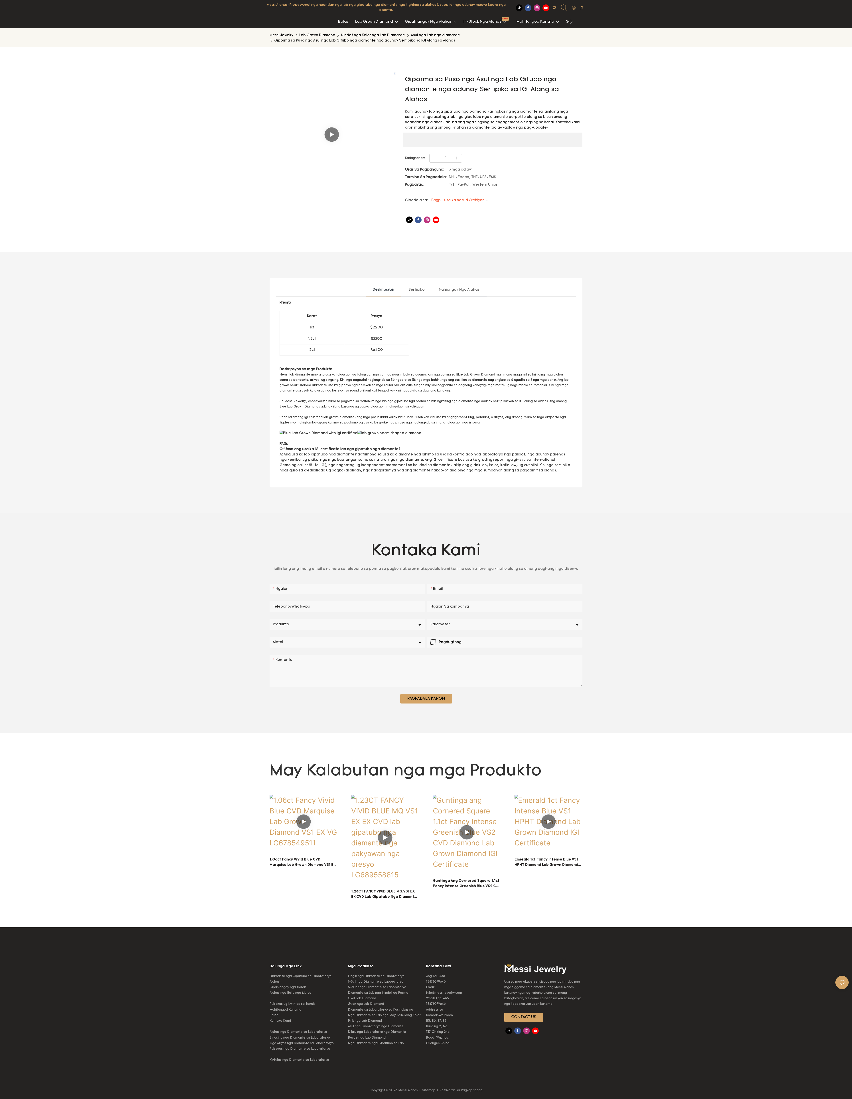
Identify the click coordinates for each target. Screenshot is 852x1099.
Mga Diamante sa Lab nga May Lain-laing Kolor (384, 1015)
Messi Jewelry (282, 35)
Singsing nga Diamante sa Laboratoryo (300, 1037)
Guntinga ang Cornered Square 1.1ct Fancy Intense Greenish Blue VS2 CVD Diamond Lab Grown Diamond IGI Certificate (467, 884)
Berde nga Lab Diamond (367, 1037)
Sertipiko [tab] (416, 290)
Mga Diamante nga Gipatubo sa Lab (376, 1043)
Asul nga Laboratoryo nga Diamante (376, 1026)
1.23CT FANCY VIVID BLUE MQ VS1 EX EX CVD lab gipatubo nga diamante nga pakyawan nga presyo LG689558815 (384, 895)
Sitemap (428, 1090)
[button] (571, 22)
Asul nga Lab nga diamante (435, 35)
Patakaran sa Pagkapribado (461, 1090)
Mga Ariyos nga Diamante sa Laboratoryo (302, 1043)
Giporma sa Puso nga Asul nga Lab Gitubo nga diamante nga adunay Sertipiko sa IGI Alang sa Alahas (364, 40)
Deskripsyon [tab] (383, 290)
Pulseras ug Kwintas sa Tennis (292, 1004)
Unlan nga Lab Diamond (366, 1004)
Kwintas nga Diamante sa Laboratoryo (299, 1060)
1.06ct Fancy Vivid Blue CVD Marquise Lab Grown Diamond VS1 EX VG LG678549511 (302, 863)
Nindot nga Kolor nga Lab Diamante (373, 35)
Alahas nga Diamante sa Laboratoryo (298, 1032)
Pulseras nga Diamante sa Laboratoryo (300, 1049)
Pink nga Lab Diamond (365, 1021)
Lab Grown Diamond (317, 35)
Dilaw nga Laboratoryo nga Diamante (377, 1032)
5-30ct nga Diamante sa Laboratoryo (377, 987)
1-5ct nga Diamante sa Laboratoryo (375, 982)
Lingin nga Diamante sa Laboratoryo (376, 976)
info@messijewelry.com (444, 993)
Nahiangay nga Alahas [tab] (459, 290)
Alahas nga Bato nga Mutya (290, 993)
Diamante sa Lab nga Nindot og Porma (378, 993)
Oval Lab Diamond (362, 998)
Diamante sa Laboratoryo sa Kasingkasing (380, 1010)
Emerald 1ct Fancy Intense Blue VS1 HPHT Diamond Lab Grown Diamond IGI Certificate (546, 863)
